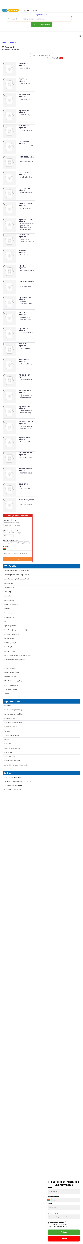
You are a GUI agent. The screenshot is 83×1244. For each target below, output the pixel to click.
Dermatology (8, 613)
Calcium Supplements (11, 604)
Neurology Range (9, 647)
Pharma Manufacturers (13, 785)
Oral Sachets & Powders (11, 664)
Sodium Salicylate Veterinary (13, 722)
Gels (5, 621)
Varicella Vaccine (9, 756)
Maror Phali (7, 744)
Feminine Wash (9, 617)
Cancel (64, 1239)
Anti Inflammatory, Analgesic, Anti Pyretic (16, 579)
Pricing (5, 10)
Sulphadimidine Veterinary (12, 748)
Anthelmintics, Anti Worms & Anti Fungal (16, 570)
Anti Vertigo (8, 592)
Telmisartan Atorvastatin (11, 735)
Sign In (35, 10)
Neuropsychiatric (9, 651)
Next (17, 559)
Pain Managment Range (11, 672)
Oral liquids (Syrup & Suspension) (14, 660)
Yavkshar (7, 731)
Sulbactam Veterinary (10, 727)
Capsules (7, 609)
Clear (60, 58)
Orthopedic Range (10, 668)
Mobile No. (6, 546)
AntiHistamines (9, 600)
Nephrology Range (10, 643)
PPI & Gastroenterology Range (13, 681)
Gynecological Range (10, 626)
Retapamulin (8, 752)
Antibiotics (7, 596)
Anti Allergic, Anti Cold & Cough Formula (16, 575)
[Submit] (9, 18)
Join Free (26, 10)
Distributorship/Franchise (58, 1224)
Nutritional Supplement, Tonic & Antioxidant (17, 655)
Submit (64, 1232)
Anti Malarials (8, 583)
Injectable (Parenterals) (11, 634)
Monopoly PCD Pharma (12, 789)
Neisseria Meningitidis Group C (13, 710)
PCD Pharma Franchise (12, 777)
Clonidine (7, 739)
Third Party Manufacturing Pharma (17, 781)
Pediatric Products (10, 677)
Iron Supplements (9, 638)
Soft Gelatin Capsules (10, 689)
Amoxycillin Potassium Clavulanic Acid (16, 765)
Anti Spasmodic (9, 587)
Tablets (6, 694)
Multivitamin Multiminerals (12, 761)
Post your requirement (41, 24)
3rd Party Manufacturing (58, 1226)
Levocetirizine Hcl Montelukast (13, 714)
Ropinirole (7, 705)
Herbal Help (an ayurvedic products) (15, 630)
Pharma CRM (13, 10)
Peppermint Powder (10, 718)
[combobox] (39, 18)
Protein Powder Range (11, 685)
